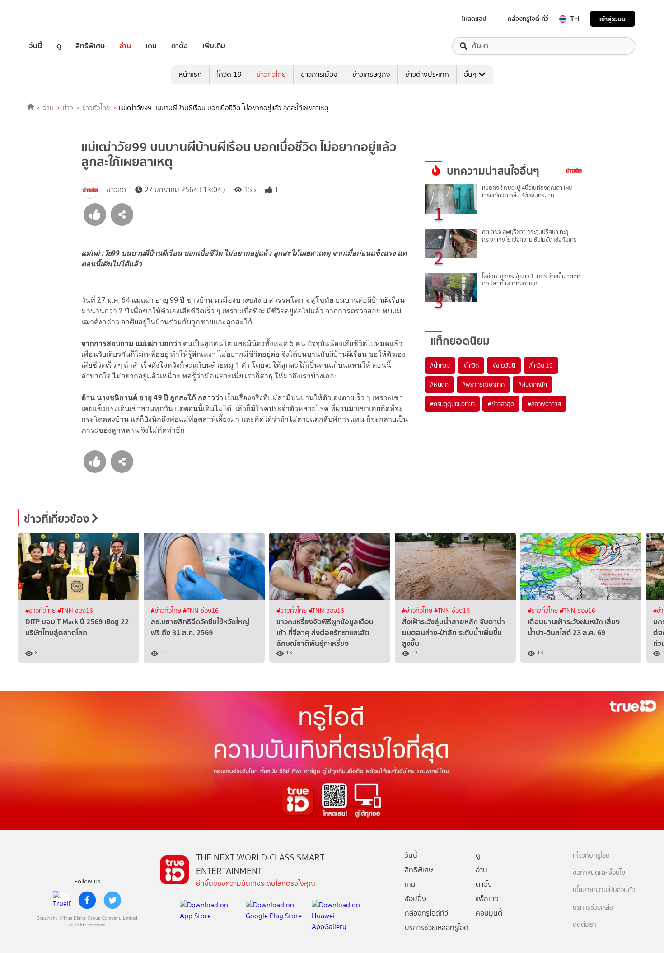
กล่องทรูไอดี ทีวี (528, 18)
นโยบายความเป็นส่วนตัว (604, 890)
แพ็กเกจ (487, 898)
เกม (151, 46)
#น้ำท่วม (440, 365)
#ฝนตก (439, 384)
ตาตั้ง (179, 46)
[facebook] (87, 900)
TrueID (56, 19)
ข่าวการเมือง (319, 74)
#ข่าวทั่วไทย (41, 611)
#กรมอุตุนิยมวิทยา (452, 403)
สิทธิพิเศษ (90, 46)
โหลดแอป (474, 18)
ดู (58, 46)
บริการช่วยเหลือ (593, 907)
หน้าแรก (190, 74)
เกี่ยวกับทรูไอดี (591, 855)
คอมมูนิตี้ (489, 913)
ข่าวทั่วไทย (271, 74)
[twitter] (112, 900)
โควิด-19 (229, 74)
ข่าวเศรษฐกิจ (371, 74)
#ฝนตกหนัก (532, 384)
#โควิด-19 (541, 365)
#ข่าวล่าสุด (501, 403)
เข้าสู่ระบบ (612, 19)
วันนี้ (35, 46)
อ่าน (125, 46)
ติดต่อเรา (584, 925)
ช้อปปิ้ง (415, 898)
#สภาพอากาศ (544, 403)
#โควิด (471, 365)
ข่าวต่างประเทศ (427, 74)
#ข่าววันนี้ (503, 365)
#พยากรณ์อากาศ (483, 384)
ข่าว (68, 108)
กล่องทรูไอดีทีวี (426, 913)
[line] (62, 900)
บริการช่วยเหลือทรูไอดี (436, 927)
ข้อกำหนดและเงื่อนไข (599, 873)
